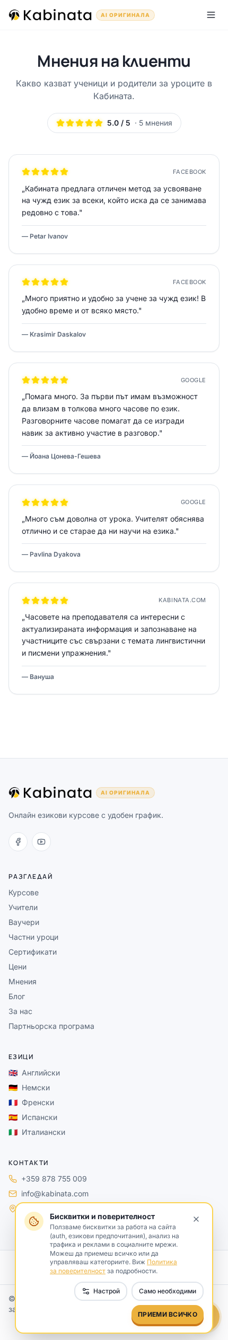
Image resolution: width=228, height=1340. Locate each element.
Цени (17, 966)
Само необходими (167, 1291)
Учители (23, 907)
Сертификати (32, 951)
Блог (16, 996)
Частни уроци (33, 936)
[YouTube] (41, 841)
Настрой (106, 1291)
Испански (32, 1117)
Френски (31, 1102)
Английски (34, 1072)
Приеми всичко (167, 1314)
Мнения (22, 981)
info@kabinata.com (55, 1193)
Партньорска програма (51, 1025)
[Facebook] (18, 841)
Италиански (36, 1131)
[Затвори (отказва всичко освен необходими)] (196, 1219)
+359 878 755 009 (54, 1178)
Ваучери (23, 922)
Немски (29, 1087)
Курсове (23, 892)
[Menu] (211, 14)
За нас (20, 1011)
